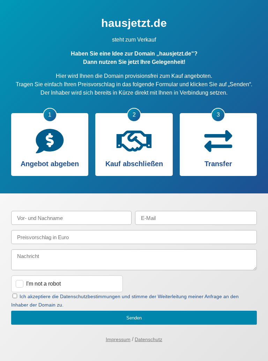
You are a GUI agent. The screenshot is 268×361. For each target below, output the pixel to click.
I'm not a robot (43, 284)
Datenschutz (148, 339)
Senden (134, 318)
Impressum (118, 339)
